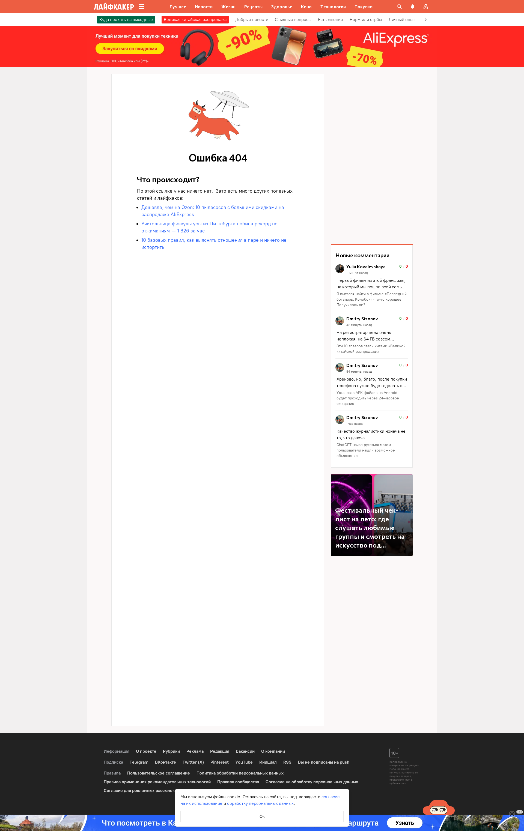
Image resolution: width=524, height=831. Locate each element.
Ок (262, 816)
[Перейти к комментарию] (371, 286)
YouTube (244, 762)
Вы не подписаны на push (323, 762)
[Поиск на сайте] (399, 6)
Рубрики (171, 751)
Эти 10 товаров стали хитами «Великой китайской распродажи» (371, 349)
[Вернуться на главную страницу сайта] (114, 6)
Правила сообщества (238, 781)
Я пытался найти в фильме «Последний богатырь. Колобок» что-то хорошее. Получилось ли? (372, 299)
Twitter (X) (193, 762)
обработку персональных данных (260, 803)
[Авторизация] (425, 6)
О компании (273, 751)
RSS (287, 762)
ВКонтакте (165, 762)
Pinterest (219, 762)
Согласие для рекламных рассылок (139, 790)
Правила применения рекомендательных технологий (157, 781)
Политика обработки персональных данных (240, 773)
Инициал (268, 762)
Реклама (195, 751)
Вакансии (245, 751)
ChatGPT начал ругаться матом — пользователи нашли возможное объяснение (366, 450)
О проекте (146, 751)
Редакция (219, 751)
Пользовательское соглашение (158, 773)
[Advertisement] (372, 155)
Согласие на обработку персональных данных (312, 781)
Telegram (139, 762)
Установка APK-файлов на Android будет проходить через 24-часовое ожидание (368, 398)
